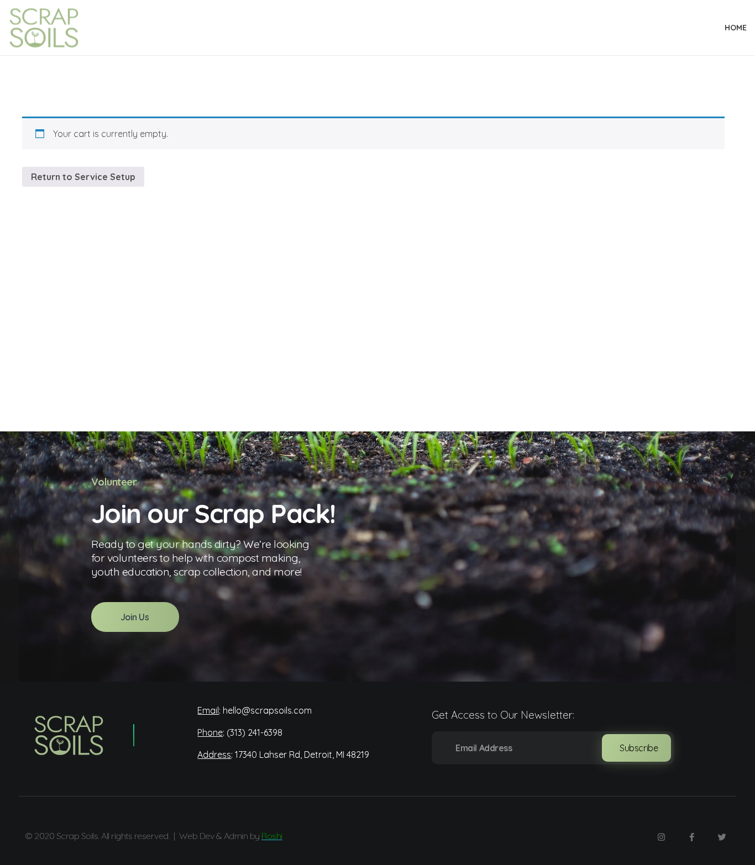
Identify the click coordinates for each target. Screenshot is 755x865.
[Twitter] (722, 837)
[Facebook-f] (691, 837)
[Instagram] (661, 837)
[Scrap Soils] (67, 735)
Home (736, 28)
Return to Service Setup (83, 176)
